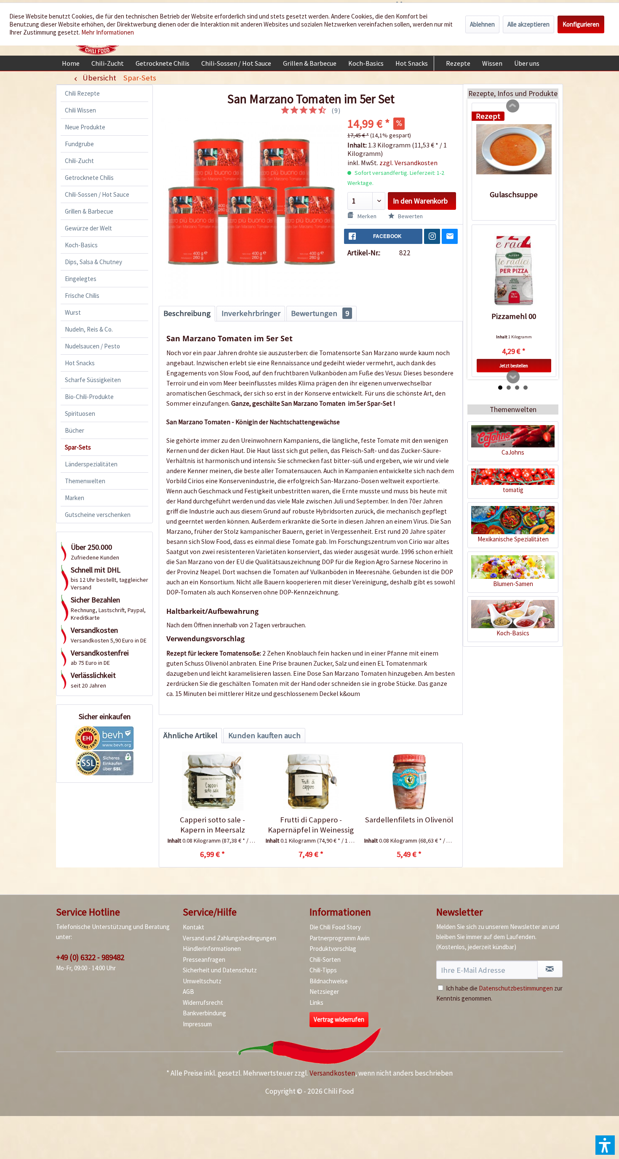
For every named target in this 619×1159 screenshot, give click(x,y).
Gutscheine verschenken (98, 515)
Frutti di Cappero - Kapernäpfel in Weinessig (311, 825)
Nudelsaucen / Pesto (92, 346)
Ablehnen (482, 24)
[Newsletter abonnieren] (550, 969)
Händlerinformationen (212, 949)
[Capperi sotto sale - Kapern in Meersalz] (212, 781)
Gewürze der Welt (88, 228)
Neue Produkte (85, 127)
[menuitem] (70, 63)
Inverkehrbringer (250, 313)
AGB (188, 992)
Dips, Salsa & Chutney (93, 262)
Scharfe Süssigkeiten (93, 380)
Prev (513, 106)
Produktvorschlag (333, 949)
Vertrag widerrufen (339, 1019)
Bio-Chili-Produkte (89, 397)
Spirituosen (80, 414)
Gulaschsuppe (514, 194)
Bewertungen (320, 313)
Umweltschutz (202, 981)
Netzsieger (324, 992)
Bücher (74, 430)
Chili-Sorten (325, 960)
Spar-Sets (78, 447)
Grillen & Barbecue (89, 211)
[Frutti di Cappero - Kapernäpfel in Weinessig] (310, 781)
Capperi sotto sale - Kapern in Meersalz (212, 825)
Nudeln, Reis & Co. (89, 329)
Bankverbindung (204, 1013)
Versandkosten (332, 1073)
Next (513, 377)
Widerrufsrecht (203, 1002)
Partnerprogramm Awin (340, 938)
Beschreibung (187, 313)
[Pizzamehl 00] (514, 271)
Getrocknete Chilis (89, 178)
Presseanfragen (204, 960)
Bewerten (410, 216)
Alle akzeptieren (528, 24)
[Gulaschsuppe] (514, 149)
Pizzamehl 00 (513, 316)
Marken (74, 498)
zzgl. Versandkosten (408, 162)
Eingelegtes (80, 279)
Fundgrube (79, 144)
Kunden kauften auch (264, 735)
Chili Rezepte (82, 93)
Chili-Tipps (323, 970)
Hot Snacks (80, 363)
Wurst (73, 312)
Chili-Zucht (79, 161)
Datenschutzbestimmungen (516, 988)
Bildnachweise (329, 981)
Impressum (197, 1024)
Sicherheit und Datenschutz (220, 970)
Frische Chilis (82, 296)
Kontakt (193, 927)
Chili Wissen (80, 110)
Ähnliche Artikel (190, 735)
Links (316, 1002)
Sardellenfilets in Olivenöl (409, 819)
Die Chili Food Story (335, 927)
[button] (605, 1145)
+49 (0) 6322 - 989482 (90, 957)
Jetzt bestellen (513, 366)
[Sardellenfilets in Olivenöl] (409, 781)
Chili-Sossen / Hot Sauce (97, 194)
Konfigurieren (581, 24)
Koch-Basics (81, 245)
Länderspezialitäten (91, 464)
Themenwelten (85, 481)
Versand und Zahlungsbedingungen (229, 938)
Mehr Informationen (107, 32)
